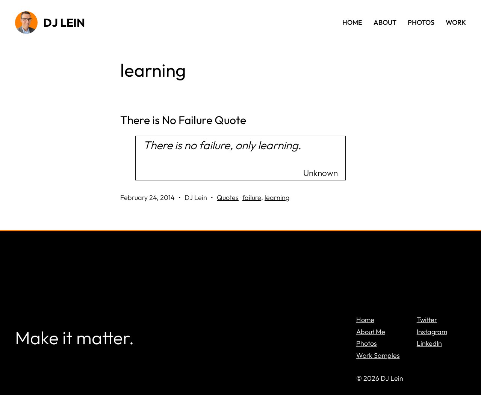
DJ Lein (64, 22)
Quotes (228, 197)
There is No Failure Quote (183, 120)
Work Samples (378, 355)
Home (365, 319)
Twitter (427, 319)
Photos (366, 343)
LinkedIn (429, 343)
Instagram (432, 331)
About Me (370, 331)
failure (251, 197)
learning (277, 197)
